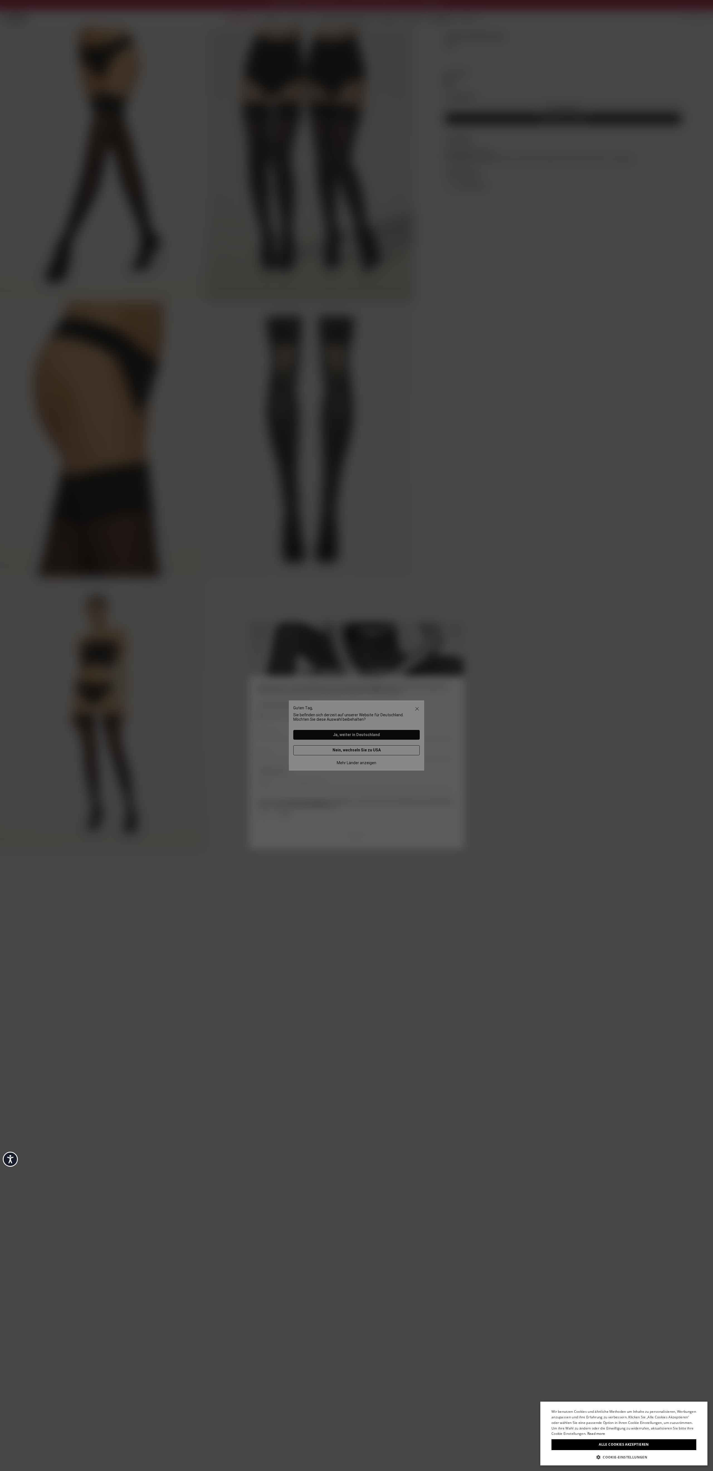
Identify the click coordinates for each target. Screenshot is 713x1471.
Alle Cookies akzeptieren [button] (624, 1444)
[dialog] (623, 1433)
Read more (596, 1433)
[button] (623, 1457)
